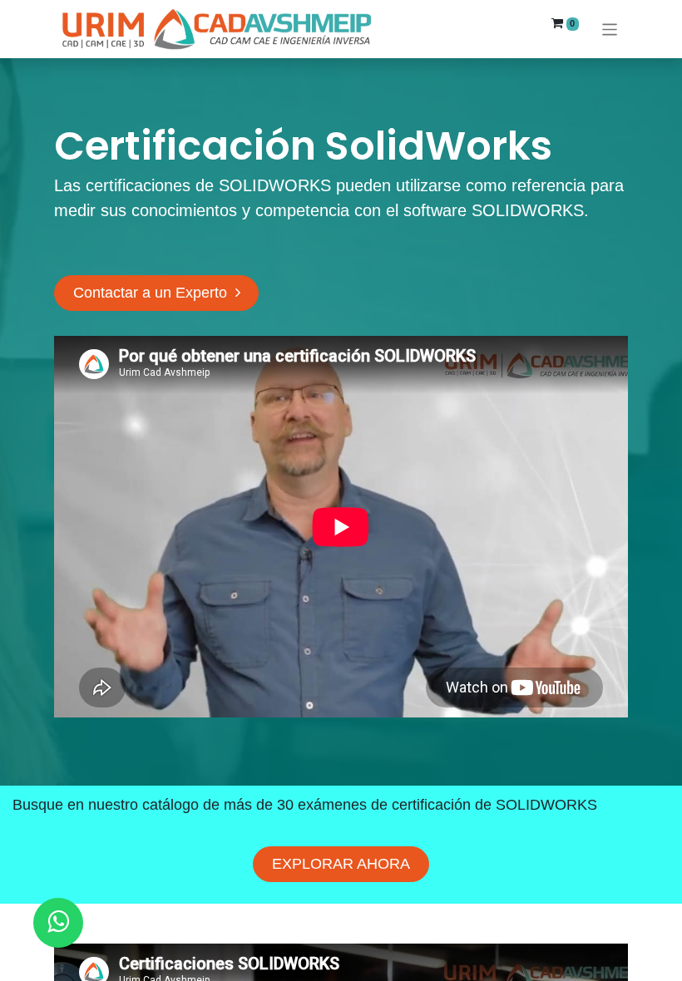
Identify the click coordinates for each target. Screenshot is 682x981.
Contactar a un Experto (154, 292)
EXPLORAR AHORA (341, 863)
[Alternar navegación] (610, 28)
